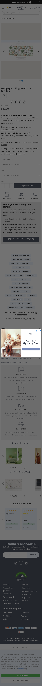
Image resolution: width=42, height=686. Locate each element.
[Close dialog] (38, 331)
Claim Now (31, 349)
